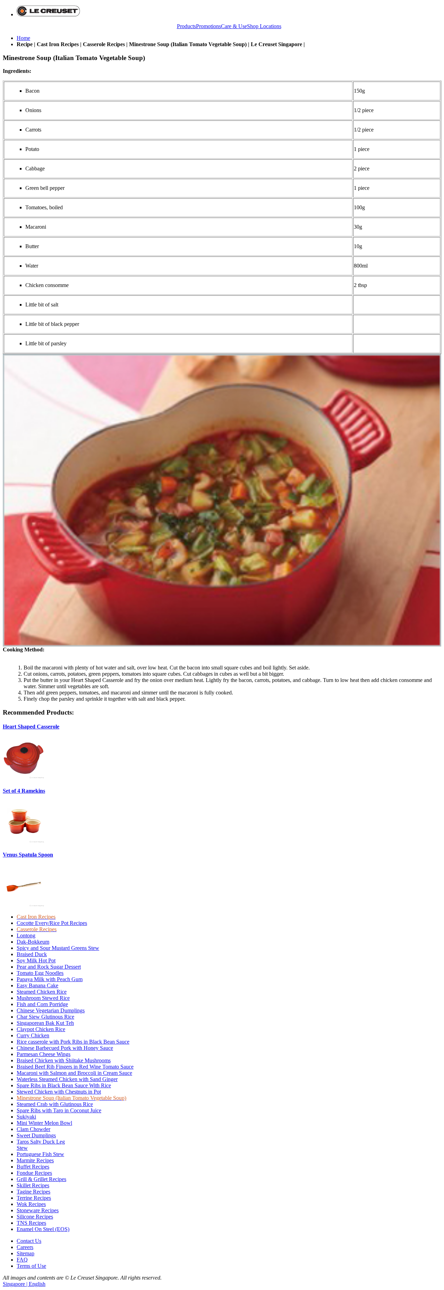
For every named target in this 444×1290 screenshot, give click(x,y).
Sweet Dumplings (36, 1135)
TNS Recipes (31, 1223)
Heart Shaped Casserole (31, 727)
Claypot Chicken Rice (41, 1029)
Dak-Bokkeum (33, 942)
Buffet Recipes (33, 1167)
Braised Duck (32, 954)
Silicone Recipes (35, 1217)
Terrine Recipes (34, 1198)
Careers (25, 1247)
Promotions (208, 26)
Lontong (26, 935)
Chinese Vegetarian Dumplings (51, 1010)
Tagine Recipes (33, 1192)
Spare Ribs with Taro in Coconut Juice (59, 1110)
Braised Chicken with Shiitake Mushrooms (64, 1060)
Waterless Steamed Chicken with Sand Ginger (67, 1079)
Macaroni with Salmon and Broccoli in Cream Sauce (74, 1073)
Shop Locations (264, 26)
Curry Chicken (33, 1035)
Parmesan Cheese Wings (43, 1054)
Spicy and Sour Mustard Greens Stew (58, 948)
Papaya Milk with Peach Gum (50, 979)
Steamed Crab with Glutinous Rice (55, 1104)
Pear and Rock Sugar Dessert (49, 967)
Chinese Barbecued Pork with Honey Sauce (65, 1048)
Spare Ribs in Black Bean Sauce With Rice (64, 1085)
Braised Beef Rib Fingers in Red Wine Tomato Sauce (75, 1067)
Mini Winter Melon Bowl (44, 1123)
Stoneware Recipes (38, 1210)
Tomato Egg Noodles (40, 973)
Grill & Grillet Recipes (41, 1179)
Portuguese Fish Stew (40, 1154)
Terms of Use (31, 1266)
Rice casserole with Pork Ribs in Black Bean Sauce (73, 1042)
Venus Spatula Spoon (28, 855)
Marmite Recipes (35, 1160)
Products (186, 26)
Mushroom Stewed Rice (43, 998)
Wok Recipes (31, 1204)
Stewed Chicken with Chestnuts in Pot (59, 1092)
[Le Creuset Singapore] (48, 14)
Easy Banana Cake (37, 985)
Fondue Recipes (34, 1173)
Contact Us (29, 1241)
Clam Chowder (33, 1129)
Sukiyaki (26, 1117)
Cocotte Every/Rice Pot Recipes (52, 923)
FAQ (22, 1260)
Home (23, 38)
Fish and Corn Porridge (42, 1004)
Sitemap (25, 1253)
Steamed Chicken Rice (42, 992)
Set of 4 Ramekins (24, 791)
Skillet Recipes (33, 1185)
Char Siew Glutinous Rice (45, 1017)
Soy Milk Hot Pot (36, 960)
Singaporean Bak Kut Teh (45, 1023)
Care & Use (234, 26)
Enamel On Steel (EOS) (43, 1229)
